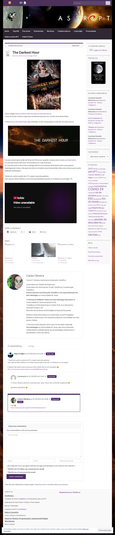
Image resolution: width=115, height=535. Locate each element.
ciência (90, 180)
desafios (99, 196)
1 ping (30, 346)
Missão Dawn (98, 211)
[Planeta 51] (17, 250)
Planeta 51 (8, 258)
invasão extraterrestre (67, 160)
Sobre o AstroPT (12, 37)
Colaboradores (64, 31)
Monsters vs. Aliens (65, 258)
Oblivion (34, 258)
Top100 (16, 31)
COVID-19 (95, 189)
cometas (91, 186)
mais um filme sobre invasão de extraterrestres (33, 113)
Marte (95, 207)
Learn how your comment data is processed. (51, 484)
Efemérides (38, 31)
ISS (97, 205)
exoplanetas (98, 199)
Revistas (50, 31)
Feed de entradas (94, 252)
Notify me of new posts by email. (22, 472)
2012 (90, 168)
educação (105, 196)
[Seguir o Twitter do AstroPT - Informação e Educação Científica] (13, 2)
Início (7, 31)
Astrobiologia (29, 56)
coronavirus (100, 186)
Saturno (91, 229)
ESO (90, 198)
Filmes (35, 56)
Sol (98, 229)
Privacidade (91, 31)
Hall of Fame (27, 37)
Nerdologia (96, 216)
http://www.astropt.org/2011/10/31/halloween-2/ (28, 408)
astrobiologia (101, 169)
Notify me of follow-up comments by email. (26, 469)
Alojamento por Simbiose (69, 492)
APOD (95, 169)
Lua (90, 208)
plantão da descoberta (97, 221)
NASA (95, 214)
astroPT (92, 171)
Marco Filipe (19, 354)
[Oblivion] (43, 250)
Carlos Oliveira (18, 56)
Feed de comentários (95, 256)
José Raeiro (22, 509)
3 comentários (14, 346)
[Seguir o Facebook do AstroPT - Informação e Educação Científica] (17, 2)
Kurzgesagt (102, 205)
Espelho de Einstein (15, 46)
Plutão (103, 223)
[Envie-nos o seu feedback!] (25, 2)
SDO (95, 228)
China (104, 177)
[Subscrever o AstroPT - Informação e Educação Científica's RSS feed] (6, 2)
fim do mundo (97, 200)
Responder (50, 354)
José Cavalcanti (94, 118)
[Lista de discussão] (21, 2)
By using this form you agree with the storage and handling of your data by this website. (42, 466)
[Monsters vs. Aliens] (70, 250)
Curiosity (91, 193)
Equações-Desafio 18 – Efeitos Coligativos (97, 102)
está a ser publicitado (19, 122)
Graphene (22, 499)
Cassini (95, 177)
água (99, 235)
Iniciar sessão (93, 248)
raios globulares (67, 122)
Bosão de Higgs (101, 172)
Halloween (75, 46)
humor (94, 205)
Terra (100, 231)
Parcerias (26, 31)
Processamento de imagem (95, 226)
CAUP (100, 177)
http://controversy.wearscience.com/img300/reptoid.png (27, 369)
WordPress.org (93, 260)
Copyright (78, 31)
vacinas (93, 234)
